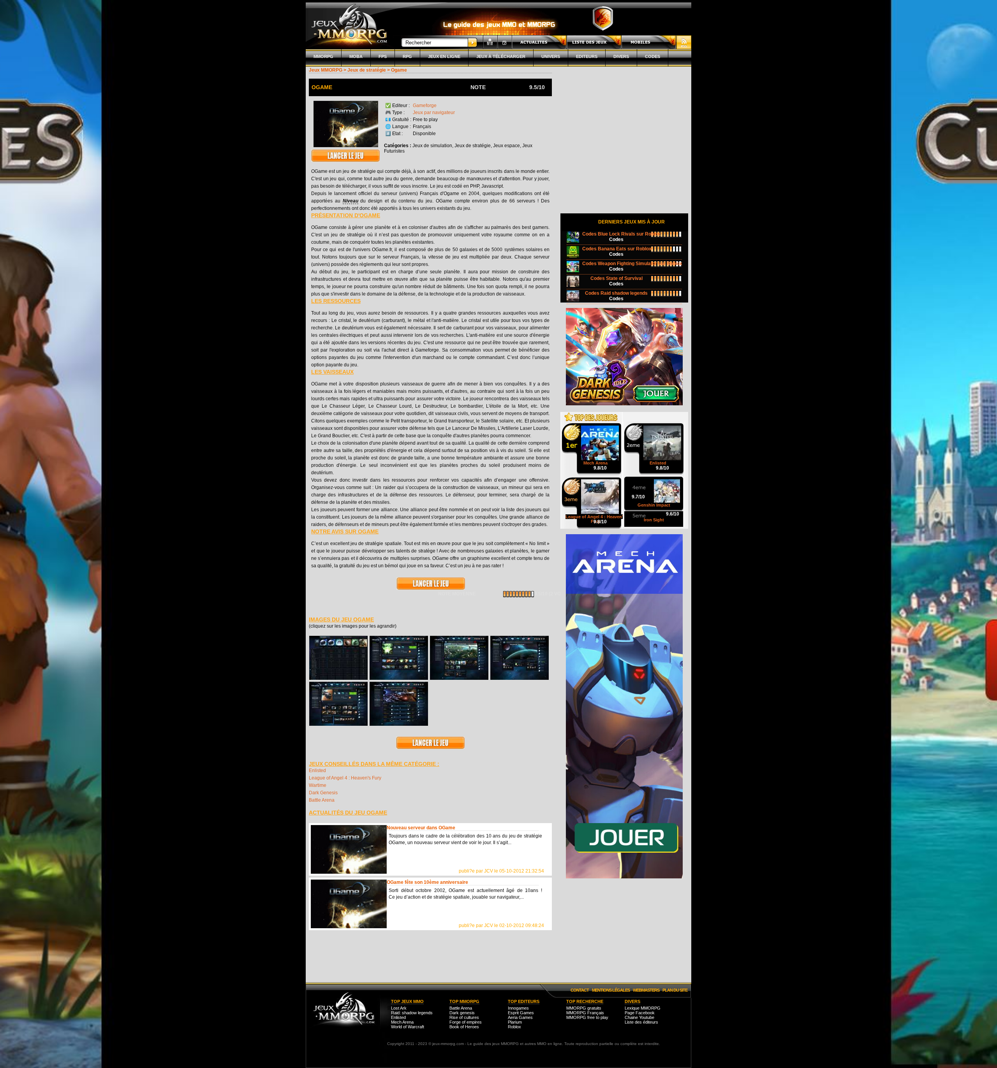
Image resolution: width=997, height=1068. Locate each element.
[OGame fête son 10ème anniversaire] (349, 904)
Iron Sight (654, 519)
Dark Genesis (323, 792)
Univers (550, 56)
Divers (621, 56)
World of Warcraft (407, 1026)
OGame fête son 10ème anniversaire (427, 882)
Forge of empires (465, 1022)
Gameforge (425, 105)
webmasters (646, 990)
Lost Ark (399, 1008)
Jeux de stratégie (366, 70)
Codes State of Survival (616, 278)
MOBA (356, 56)
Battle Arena (322, 800)
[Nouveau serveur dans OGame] (349, 849)
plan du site (674, 990)
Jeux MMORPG (325, 70)
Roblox (514, 1026)
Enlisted (317, 770)
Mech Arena (402, 1022)
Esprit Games (521, 1012)
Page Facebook (640, 1012)
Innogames (518, 1008)
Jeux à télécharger (500, 56)
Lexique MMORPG (643, 1008)
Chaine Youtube (639, 1017)
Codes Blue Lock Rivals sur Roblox (621, 234)
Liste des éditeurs (641, 1022)
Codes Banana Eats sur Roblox (617, 249)
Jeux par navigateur (434, 112)
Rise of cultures (464, 1017)
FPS (383, 56)
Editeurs (586, 56)
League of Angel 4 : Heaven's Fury (345, 778)
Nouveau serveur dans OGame (421, 827)
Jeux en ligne (444, 56)
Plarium (515, 1022)
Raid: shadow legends (412, 1012)
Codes (652, 56)
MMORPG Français (585, 1012)
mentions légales (611, 990)
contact (580, 990)
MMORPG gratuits (583, 1008)
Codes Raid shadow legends (616, 293)
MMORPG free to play (587, 1017)
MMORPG (323, 56)
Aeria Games (520, 1017)
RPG (407, 56)
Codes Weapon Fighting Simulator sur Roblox (632, 263)
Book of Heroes (464, 1026)
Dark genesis (462, 1012)
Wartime (317, 785)
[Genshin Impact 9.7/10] (654, 480)
